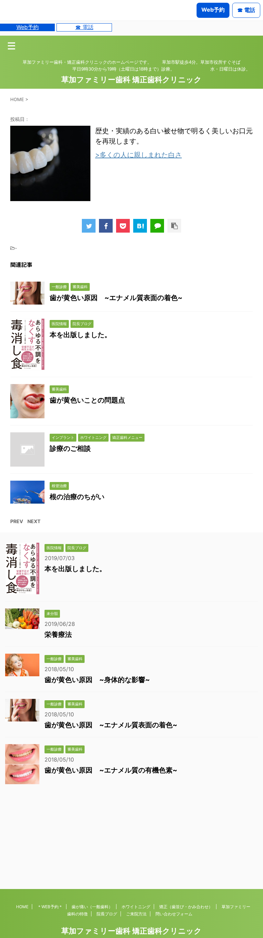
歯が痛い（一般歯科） (92, 906)
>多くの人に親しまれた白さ (138, 155)
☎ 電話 (84, 27)
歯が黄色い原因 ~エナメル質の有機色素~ (111, 770)
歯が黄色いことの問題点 (87, 400)
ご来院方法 (136, 913)
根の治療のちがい (77, 497)
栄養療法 (58, 634)
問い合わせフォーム (173, 913)
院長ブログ (107, 913)
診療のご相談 (70, 448)
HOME (22, 906)
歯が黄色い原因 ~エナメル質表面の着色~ (116, 298)
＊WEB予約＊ (50, 906)
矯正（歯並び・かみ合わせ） (186, 906)
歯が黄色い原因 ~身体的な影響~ (97, 680)
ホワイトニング (136, 906)
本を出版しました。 (80, 335)
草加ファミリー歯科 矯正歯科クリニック (131, 79)
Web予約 (27, 27)
